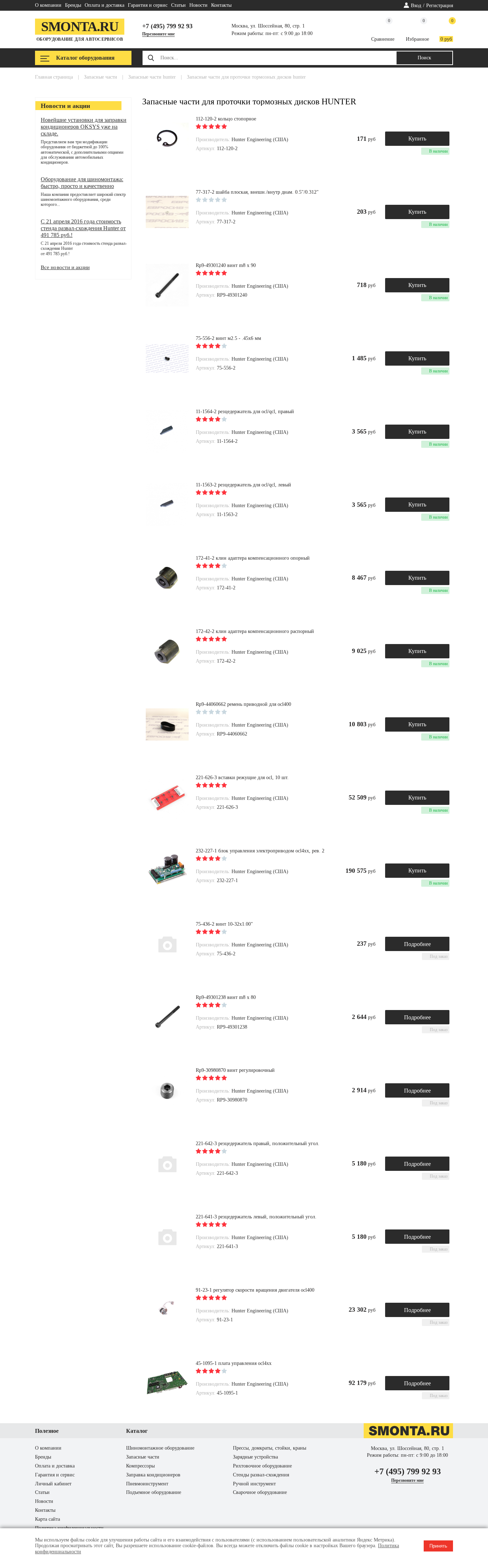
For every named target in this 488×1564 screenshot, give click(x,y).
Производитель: (213, 139)
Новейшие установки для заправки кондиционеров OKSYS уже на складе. (83, 127)
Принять (438, 1546)
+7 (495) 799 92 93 (167, 26)
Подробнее (417, 944)
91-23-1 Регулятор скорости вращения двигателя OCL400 (255, 1290)
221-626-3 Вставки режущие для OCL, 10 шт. (242, 777)
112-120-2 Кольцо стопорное (226, 119)
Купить (417, 138)
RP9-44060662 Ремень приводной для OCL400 (243, 704)
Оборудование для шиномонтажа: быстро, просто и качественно (82, 182)
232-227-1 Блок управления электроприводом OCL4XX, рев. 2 (260, 850)
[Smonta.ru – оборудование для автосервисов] (408, 1436)
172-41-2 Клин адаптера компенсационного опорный (253, 558)
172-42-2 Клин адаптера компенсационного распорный (255, 631)
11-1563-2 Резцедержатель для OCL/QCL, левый (243, 484)
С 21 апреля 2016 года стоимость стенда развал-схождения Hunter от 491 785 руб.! (83, 228)
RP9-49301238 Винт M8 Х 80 (226, 997)
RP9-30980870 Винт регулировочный (235, 1070)
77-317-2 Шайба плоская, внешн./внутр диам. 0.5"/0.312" (257, 192)
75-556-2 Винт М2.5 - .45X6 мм (228, 338)
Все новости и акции (65, 267)
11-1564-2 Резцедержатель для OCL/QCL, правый (245, 411)
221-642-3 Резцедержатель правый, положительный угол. (257, 1143)
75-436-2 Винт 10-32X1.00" (224, 924)
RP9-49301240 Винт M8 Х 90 (226, 265)
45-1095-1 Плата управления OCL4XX (234, 1363)
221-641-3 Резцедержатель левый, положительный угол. (256, 1216)
